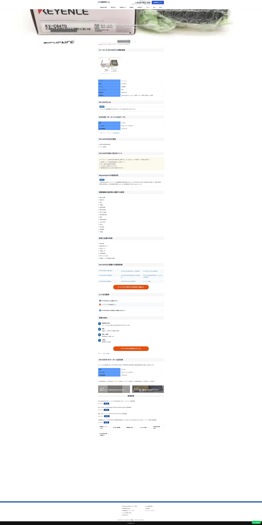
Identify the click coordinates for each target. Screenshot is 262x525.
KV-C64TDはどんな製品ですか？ (109, 301)
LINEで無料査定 (256, 522)
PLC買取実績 (110, 381)
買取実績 (135, 27)
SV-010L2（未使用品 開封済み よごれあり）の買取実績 (153, 276)
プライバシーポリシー (150, 510)
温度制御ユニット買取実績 (149, 381)
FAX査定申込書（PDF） (157, 427)
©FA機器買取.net (131, 523)
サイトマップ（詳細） (129, 520)
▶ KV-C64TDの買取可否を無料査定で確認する (131, 287)
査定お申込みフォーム (126, 95)
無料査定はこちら (158, 2)
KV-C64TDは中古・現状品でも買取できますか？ (112, 310)
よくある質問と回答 (127, 512)
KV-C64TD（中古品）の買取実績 (150, 271)
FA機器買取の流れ (126, 508)
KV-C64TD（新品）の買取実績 (105, 270)
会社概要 (148, 508)
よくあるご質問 (144, 427)
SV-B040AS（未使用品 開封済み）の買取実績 (130, 276)
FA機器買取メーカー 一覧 (128, 510)
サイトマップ (120, 520)
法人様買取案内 (149, 506)
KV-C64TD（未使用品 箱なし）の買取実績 (130, 271)
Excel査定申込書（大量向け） (104, 434)
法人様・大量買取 (117, 427)
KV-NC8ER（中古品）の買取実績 (128, 281)
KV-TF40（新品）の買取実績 (105, 281)
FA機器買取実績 (102, 381)
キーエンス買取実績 (119, 381)
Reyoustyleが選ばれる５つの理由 (130, 506)
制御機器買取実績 (138, 381)
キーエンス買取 (146, 281)
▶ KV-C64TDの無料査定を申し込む (131, 348)
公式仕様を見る (116, 132)
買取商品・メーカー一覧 (104, 427)
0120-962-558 (143, 2)
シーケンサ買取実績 (129, 381)
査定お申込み (125, 515)
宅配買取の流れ (131, 427)
